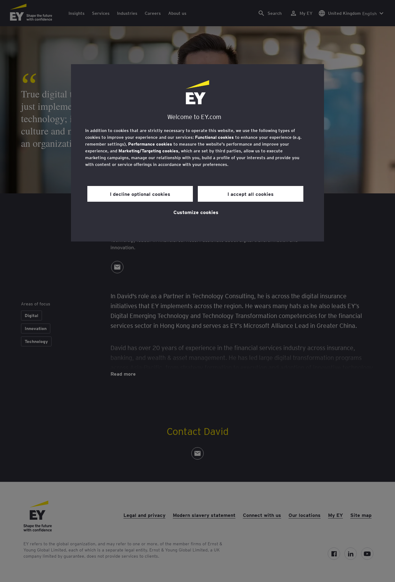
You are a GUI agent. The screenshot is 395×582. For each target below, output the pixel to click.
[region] (197, 152)
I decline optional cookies (140, 193)
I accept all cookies (250, 193)
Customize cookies (195, 211)
